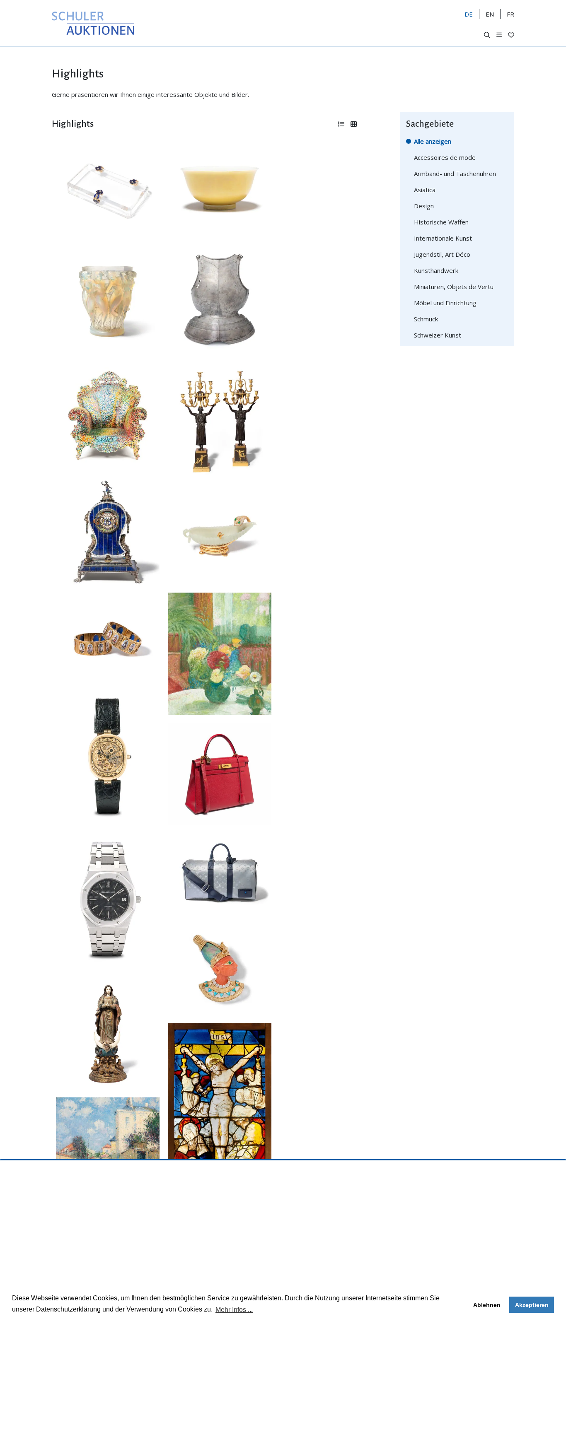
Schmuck (426, 319)
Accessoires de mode (445, 157)
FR (510, 14)
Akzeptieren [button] (532, 1305)
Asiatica (424, 190)
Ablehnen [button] (487, 1305)
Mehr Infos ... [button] (234, 1309)
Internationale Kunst (443, 238)
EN (490, 14)
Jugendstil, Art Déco (442, 254)
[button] (487, 35)
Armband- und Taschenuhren (455, 173)
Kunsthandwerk (436, 270)
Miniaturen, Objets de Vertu (453, 286)
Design (424, 206)
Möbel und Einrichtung (445, 303)
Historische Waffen (441, 222)
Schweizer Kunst (437, 335)
